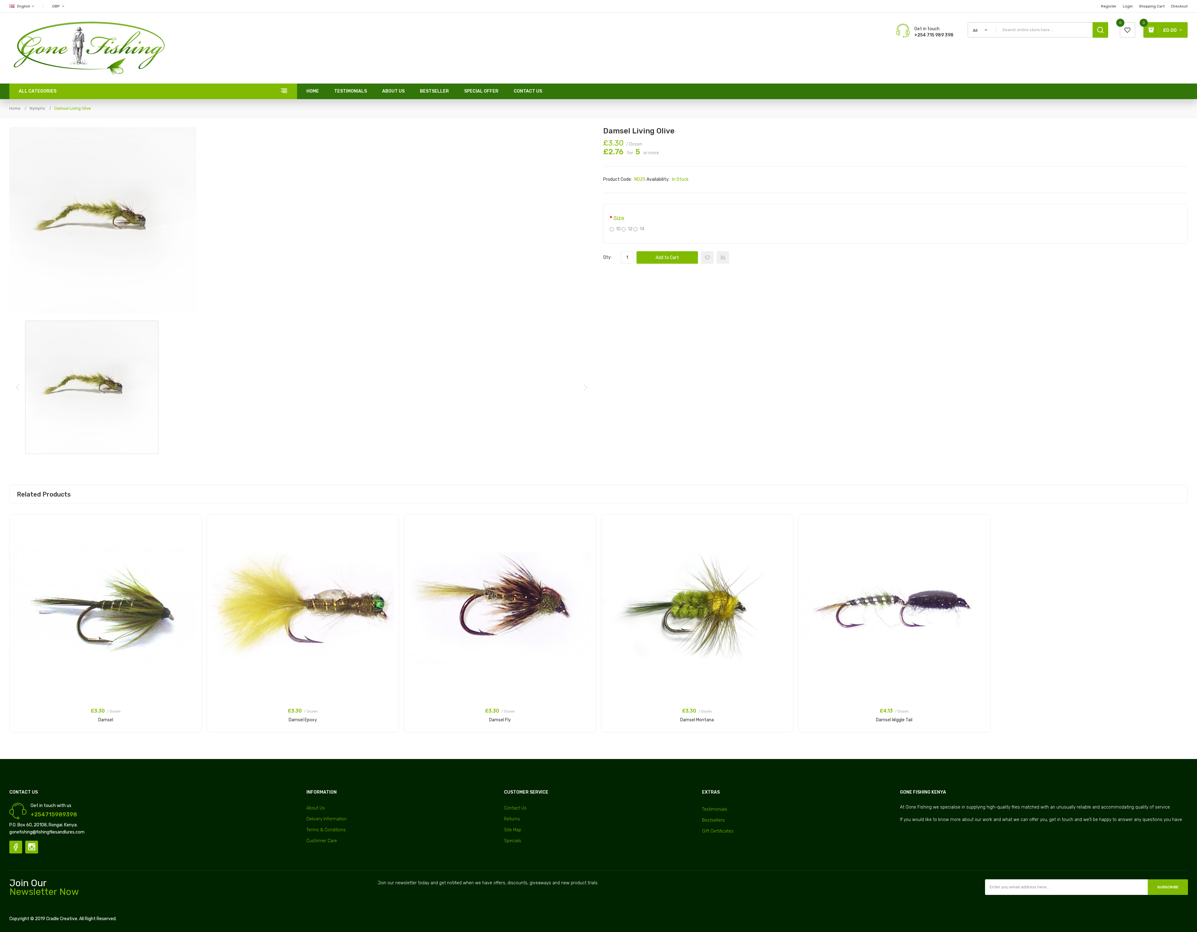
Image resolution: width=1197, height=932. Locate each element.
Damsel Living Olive (72, 108)
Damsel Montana (697, 720)
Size (618, 218)
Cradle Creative (61, 918)
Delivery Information (326, 819)
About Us (315, 808)
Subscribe (1168, 887)
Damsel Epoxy (303, 720)
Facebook (15, 847)
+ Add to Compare (723, 257)
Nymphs (37, 108)
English (24, 6)
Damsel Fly (500, 720)
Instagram (31, 847)
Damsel (105, 720)
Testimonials (714, 809)
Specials (512, 840)
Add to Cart (667, 257)
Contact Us (515, 808)
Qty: (607, 257)
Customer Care (321, 840)
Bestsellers (713, 820)
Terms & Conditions (326, 830)
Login (1128, 6)
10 (618, 229)
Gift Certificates (717, 831)
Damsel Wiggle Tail (894, 720)
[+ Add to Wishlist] (194, 523)
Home (15, 108)
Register (1109, 6)
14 (642, 229)
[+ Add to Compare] (194, 531)
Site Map (512, 830)
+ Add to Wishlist (707, 257)
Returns (512, 819)
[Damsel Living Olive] (92, 387)
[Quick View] (194, 539)
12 (630, 229)
